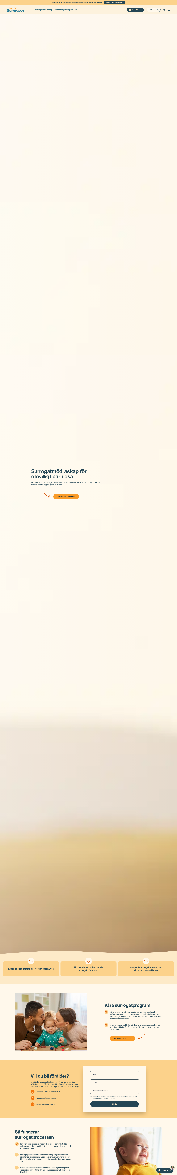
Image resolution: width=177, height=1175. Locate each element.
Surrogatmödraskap (43, 10)
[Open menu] (169, 10)
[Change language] (164, 10)
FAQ (76, 10)
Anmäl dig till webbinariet (114, 2)
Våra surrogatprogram (63, 10)
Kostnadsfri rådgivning (66, 496)
